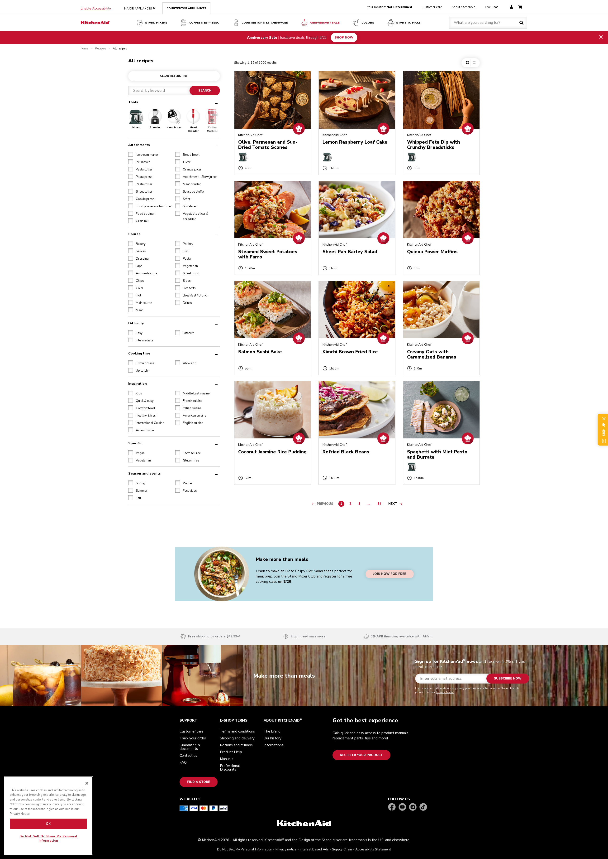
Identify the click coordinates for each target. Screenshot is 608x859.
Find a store (198, 782)
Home (84, 48)
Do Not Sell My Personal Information (244, 849)
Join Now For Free (389, 574)
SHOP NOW (344, 37)
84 (380, 504)
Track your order (193, 738)
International (274, 745)
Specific (134, 443)
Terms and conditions (237, 731)
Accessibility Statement (373, 849)
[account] (511, 7)
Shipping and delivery (237, 738)
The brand (272, 731)
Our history (272, 738)
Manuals (226, 759)
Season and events (144, 473)
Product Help (231, 752)
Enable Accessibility (96, 8)
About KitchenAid (463, 7)
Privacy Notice (445, 692)
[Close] (87, 783)
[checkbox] (130, 154)
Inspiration (137, 383)
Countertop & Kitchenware (265, 22)
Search (204, 90)
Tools (133, 102)
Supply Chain (342, 849)
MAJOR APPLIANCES (139, 8)
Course (134, 234)
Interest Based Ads (314, 849)
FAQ (183, 762)
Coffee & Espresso (204, 22)
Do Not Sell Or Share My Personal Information (48, 838)
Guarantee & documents (190, 747)
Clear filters (173, 76)
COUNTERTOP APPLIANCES (186, 8)
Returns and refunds (236, 745)
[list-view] (473, 62)
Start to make (408, 22)
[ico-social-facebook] (392, 807)
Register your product (361, 755)
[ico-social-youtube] (402, 807)
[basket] (520, 7)
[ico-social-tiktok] (423, 807)
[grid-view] (467, 62)
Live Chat (491, 7)
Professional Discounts (230, 767)
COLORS (367, 22)
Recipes (100, 48)
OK (48, 824)
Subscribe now (508, 678)
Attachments (139, 144)
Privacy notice (286, 849)
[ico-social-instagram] (413, 807)
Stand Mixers (156, 22)
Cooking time (139, 353)
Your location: (389, 7)
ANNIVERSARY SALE (324, 22)
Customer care (432, 7)
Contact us (188, 755)
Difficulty (136, 323)
